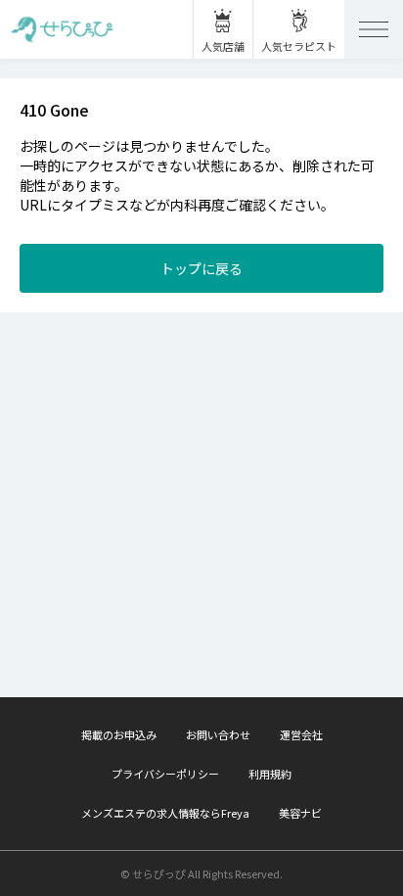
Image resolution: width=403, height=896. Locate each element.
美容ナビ (300, 813)
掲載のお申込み (119, 734)
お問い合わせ (218, 734)
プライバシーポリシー (165, 773)
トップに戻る (201, 268)
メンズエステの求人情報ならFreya (165, 813)
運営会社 (301, 734)
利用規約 (269, 773)
